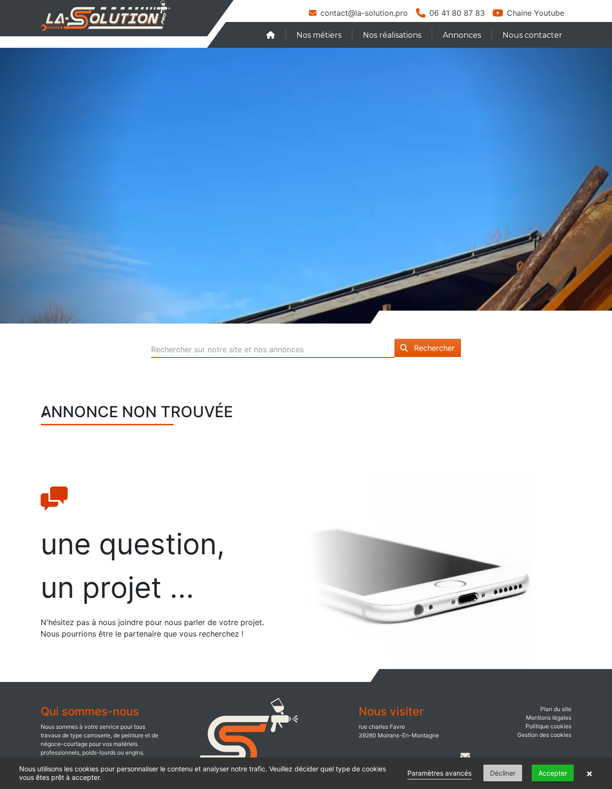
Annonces (462, 35)
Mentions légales (548, 717)
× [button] (589, 773)
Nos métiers (318, 35)
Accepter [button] (552, 773)
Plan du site (555, 709)
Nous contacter (532, 35)
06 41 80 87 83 (457, 13)
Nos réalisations (392, 35)
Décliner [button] (502, 773)
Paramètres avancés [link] (439, 773)
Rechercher (433, 348)
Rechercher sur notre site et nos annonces (227, 349)
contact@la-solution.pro (364, 13)
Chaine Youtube (535, 13)
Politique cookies (548, 726)
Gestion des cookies (544, 734)
